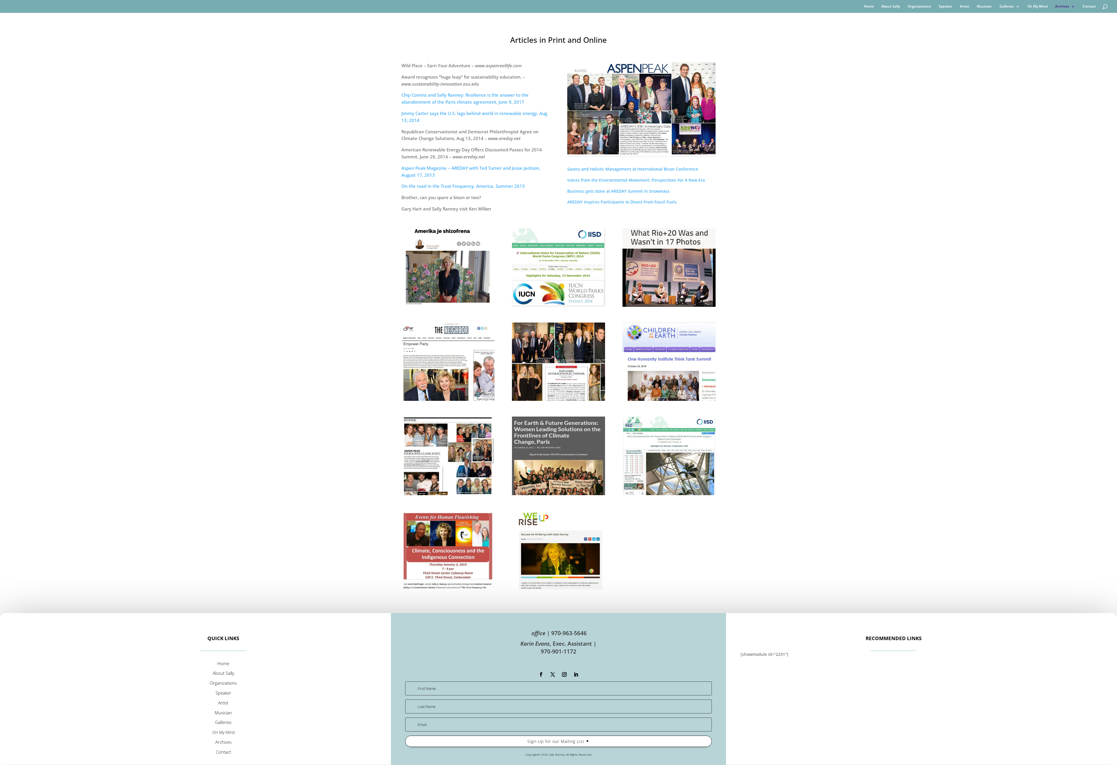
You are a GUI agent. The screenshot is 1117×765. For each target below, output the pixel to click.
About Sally (890, 6)
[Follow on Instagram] (564, 674)
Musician (984, 6)
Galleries (1006, 6)
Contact (1089, 6)
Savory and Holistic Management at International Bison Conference (632, 169)
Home (869, 6)
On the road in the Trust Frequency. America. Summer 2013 (463, 186)
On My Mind (1037, 6)
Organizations (919, 6)
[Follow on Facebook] (541, 674)
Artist (964, 6)
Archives (1062, 6)
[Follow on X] (552, 674)
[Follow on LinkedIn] (576, 674)
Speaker (945, 6)
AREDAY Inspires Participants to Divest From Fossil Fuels (622, 202)
